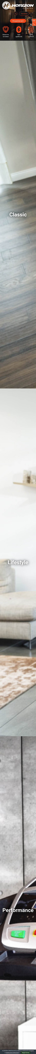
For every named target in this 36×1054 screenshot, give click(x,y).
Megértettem (25, 1052)
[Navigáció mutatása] (9, 13)
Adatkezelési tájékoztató (12, 1052)
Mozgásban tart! (18, 21)
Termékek (24, 13)
